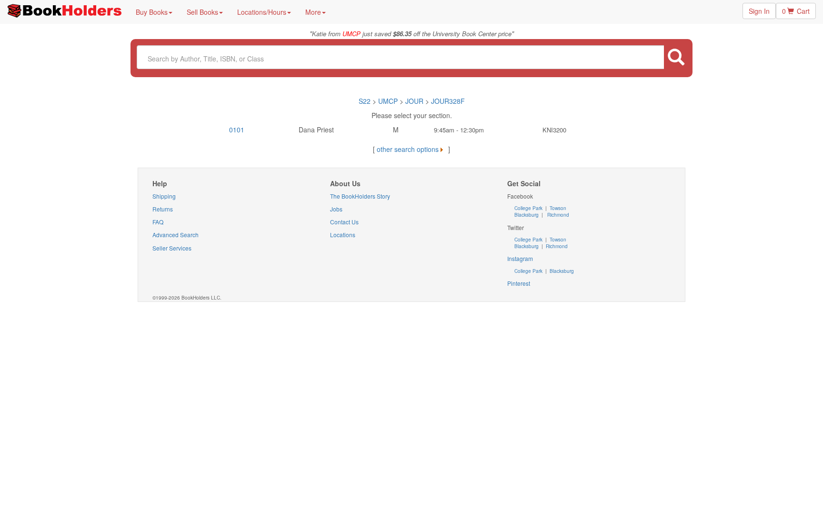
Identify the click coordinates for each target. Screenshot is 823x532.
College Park (529, 208)
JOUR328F (448, 101)
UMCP (389, 101)
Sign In (759, 11)
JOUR (414, 101)
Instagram (520, 258)
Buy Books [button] (152, 12)
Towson (557, 208)
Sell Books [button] (202, 12)
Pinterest (518, 283)
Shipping (164, 196)
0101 (236, 129)
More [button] (313, 12)
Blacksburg (526, 214)
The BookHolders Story (360, 196)
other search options (408, 149)
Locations (342, 235)
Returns (162, 209)
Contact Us (344, 222)
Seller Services (171, 248)
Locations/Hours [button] (261, 12)
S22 (365, 101)
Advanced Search (175, 235)
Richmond (557, 214)
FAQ (157, 222)
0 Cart (796, 11)
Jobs (336, 209)
